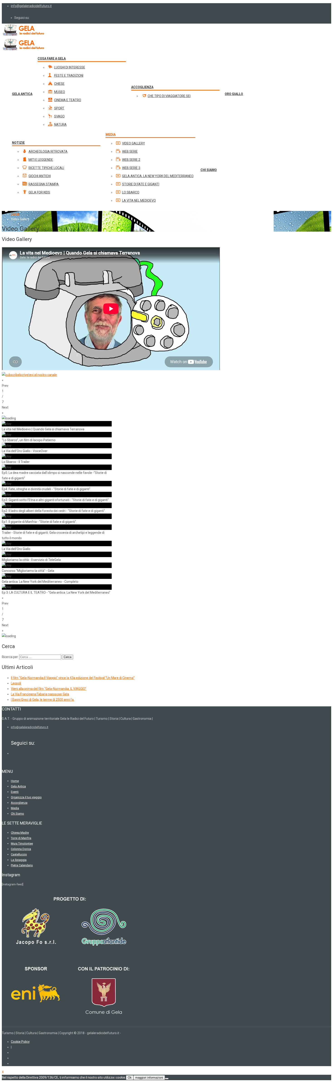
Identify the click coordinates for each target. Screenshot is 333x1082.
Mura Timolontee (22, 843)
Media (15, 808)
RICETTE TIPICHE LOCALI (46, 168)
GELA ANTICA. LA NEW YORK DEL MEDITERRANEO (157, 176)
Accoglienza (19, 802)
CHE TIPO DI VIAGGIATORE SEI (169, 96)
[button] (166, 382)
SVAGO (59, 116)
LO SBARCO (130, 192)
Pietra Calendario (22, 865)
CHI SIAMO (208, 170)
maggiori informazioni (149, 1077)
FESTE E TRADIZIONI (68, 75)
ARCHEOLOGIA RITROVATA (48, 151)
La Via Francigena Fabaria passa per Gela (40, 694)
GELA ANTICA (22, 94)
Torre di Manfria (21, 838)
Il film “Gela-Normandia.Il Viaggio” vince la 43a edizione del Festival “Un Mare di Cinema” (73, 678)
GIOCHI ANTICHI (40, 176)
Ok (130, 1077)
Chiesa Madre (20, 832)
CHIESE (59, 84)
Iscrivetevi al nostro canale (38, 375)
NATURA (60, 124)
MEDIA (111, 134)
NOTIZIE (18, 142)
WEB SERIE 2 (131, 160)
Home (15, 213)
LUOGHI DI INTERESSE (69, 67)
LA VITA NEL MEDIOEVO (139, 200)
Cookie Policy (20, 1041)
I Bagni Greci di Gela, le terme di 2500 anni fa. (42, 699)
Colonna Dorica (21, 849)
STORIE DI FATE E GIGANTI (140, 184)
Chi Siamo (17, 813)
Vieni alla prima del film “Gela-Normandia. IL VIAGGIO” (48, 688)
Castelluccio (19, 854)
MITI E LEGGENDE (41, 160)
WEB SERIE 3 (131, 168)
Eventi (15, 791)
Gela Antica (18, 786)
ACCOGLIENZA (142, 87)
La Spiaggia (19, 860)
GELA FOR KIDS (39, 192)
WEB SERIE (130, 151)
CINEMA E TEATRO (67, 100)
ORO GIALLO (234, 94)
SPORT (59, 108)
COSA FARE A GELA (52, 58)
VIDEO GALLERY (133, 143)
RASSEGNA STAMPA (44, 184)
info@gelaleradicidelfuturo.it (31, 6)
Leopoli (16, 683)
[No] (167, 1078)
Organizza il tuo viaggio (26, 797)
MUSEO (59, 92)
